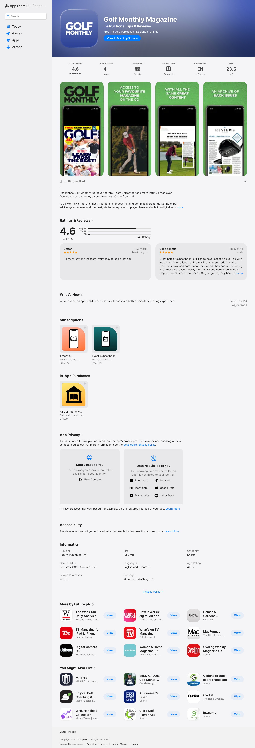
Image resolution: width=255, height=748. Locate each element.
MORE (240, 273)
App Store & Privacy (97, 744)
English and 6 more (135, 567)
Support (136, 744)
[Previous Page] (56, 129)
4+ (189, 567)
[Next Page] (251, 129)
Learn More (173, 508)
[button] (25, 27)
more (180, 207)
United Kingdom (68, 732)
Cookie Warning (120, 744)
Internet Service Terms (71, 744)
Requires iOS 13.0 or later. (76, 567)
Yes (62, 579)
